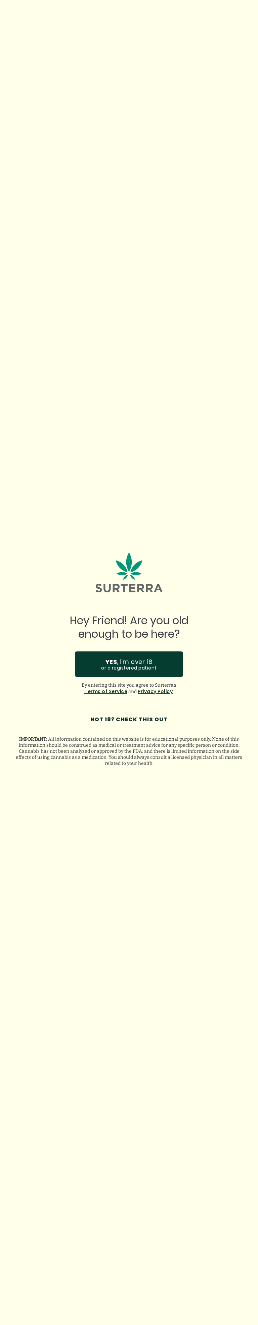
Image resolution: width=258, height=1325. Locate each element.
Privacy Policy (155, 691)
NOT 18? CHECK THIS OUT (129, 719)
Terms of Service (105, 691)
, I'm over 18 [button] (129, 664)
